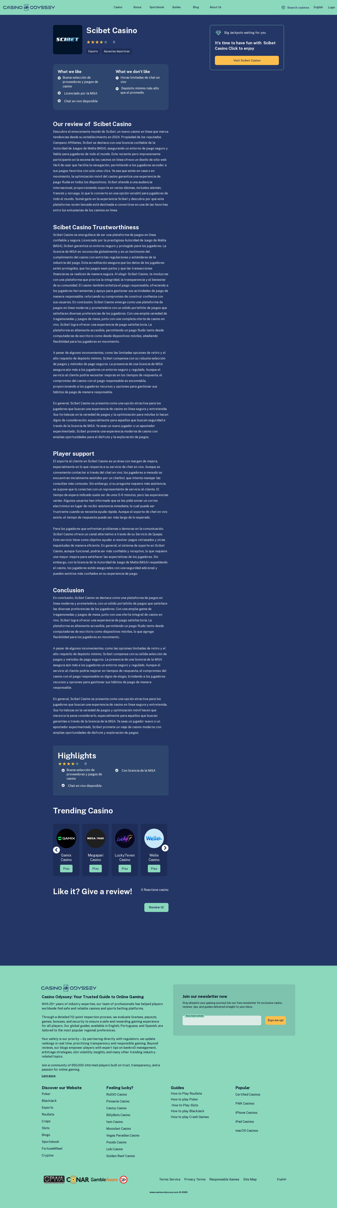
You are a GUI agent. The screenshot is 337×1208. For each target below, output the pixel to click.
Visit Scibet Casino (247, 60)
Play (66, 868)
